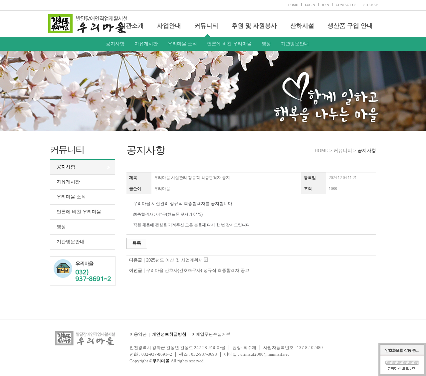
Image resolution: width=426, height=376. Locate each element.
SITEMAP (370, 5)
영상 (266, 43)
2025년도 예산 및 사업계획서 (174, 260)
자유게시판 (146, 43)
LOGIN (310, 5)
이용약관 (138, 334)
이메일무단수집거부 (210, 334)
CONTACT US (346, 5)
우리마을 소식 (182, 43)
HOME (293, 5)
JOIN (325, 5)
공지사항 (115, 43)
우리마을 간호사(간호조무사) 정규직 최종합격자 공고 (197, 270)
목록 (136, 243)
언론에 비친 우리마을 (229, 43)
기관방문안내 (295, 43)
